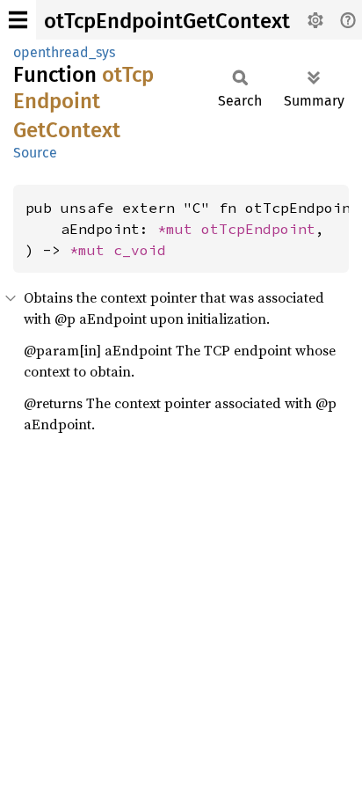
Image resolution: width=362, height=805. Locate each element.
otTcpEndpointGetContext (167, 21)
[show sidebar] (18, 20)
